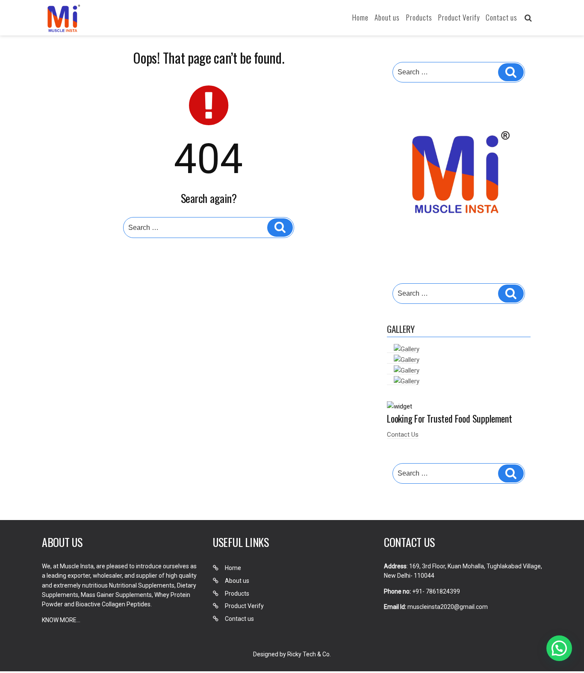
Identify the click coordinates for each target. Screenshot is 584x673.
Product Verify (459, 17)
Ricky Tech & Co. (309, 654)
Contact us (501, 17)
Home (360, 17)
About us (387, 17)
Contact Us (403, 434)
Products (419, 17)
